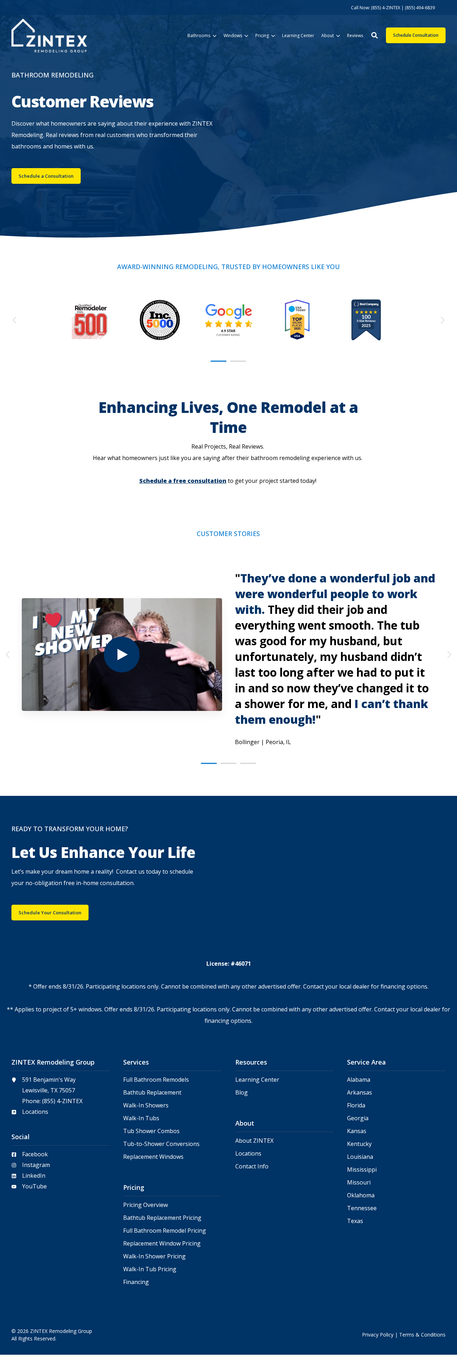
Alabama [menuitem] (358, 1079)
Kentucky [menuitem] (359, 1144)
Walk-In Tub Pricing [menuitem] (149, 1269)
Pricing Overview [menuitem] (145, 1205)
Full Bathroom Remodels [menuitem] (156, 1079)
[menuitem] (393, 7)
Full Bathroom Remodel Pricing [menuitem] (164, 1230)
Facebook (35, 1154)
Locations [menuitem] (248, 1153)
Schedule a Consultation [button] (46, 176)
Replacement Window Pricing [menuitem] (162, 1243)
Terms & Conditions (422, 1334)
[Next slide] (442, 320)
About (327, 35)
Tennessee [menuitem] (362, 1208)
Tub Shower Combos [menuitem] (151, 1131)
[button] (374, 35)
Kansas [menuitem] (356, 1131)
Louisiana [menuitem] (360, 1157)
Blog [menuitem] (241, 1092)
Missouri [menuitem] (359, 1182)
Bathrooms (198, 35)
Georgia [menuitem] (357, 1118)
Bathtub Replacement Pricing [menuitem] (162, 1218)
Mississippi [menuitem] (362, 1169)
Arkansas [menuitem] (359, 1092)
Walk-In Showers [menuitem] (146, 1105)
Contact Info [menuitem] (251, 1166)
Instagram (36, 1165)
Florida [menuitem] (356, 1105)
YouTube (34, 1186)
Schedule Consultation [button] (415, 35)
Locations (35, 1112)
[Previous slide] (15, 320)
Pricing (262, 35)
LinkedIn (33, 1175)
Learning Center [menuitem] (257, 1079)
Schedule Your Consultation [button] (50, 912)
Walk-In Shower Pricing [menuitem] (154, 1256)
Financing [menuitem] (136, 1282)
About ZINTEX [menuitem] (254, 1141)
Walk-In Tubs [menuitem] (141, 1118)
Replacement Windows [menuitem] (153, 1157)
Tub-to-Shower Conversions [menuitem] (161, 1144)
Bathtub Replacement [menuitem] (152, 1092)
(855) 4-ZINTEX (62, 1101)
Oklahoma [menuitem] (361, 1195)
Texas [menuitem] (355, 1221)
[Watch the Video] (122, 654)
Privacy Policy (377, 1334)
